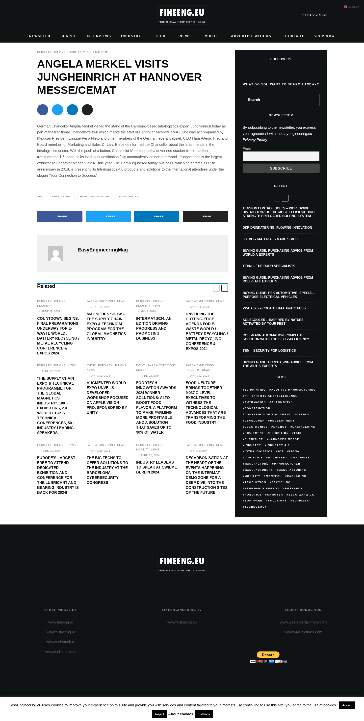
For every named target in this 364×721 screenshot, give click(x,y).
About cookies (180, 714)
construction (257, 408)
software (253, 500)
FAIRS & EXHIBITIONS (51, 52)
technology (256, 506)
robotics (253, 494)
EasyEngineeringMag (103, 249)
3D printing (255, 389)
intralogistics (129, 197)
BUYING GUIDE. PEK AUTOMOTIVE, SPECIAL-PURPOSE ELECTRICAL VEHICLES (278, 295)
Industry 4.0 (278, 445)
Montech (274, 476)
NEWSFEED (40, 36)
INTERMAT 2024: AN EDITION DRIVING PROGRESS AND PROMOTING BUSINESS (154, 328)
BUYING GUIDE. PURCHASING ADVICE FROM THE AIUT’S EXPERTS (278, 364)
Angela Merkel (62, 197)
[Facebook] (11, 15)
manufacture (257, 463)
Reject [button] (159, 714)
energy (280, 426)
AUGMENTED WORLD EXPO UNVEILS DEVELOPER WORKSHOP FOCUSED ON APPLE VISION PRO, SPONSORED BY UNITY (108, 398)
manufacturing (292, 470)
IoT (281, 451)
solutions (277, 500)
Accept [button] (347, 705)
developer (255, 420)
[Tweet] (57, 109)
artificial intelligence (276, 396)
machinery (277, 457)
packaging (297, 476)
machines (301, 457)
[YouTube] (35, 15)
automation (255, 402)
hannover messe (284, 439)
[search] (314, 100)
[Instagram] (27, 15)
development (282, 420)
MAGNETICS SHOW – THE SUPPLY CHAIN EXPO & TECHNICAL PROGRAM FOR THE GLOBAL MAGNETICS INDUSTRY (106, 326)
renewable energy (262, 488)
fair (298, 433)
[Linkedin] (43, 15)
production (255, 482)
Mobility (142, 449)
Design (302, 414)
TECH (160, 36)
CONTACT (294, 36)
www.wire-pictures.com (303, 632)
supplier (300, 500)
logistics (254, 457)
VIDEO (211, 36)
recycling (281, 482)
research (294, 488)
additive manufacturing (293, 389)
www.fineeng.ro (60, 622)
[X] (19, 15)
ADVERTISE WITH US (251, 36)
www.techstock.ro (60, 642)
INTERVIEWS (99, 36)
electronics (256, 426)
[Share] (42, 109)
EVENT (91, 365)
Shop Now (324, 36)
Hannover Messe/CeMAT (96, 197)
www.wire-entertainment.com (303, 622)
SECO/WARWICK (301, 494)
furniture (254, 439)
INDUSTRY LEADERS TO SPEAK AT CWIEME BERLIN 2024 (156, 467)
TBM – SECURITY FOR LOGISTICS (269, 350)
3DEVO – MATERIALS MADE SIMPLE (271, 239)
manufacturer (287, 463)
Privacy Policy (255, 140)
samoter (275, 494)
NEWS (185, 36)
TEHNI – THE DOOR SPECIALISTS (269, 266)
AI (246, 396)
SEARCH (69, 36)
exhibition (279, 433)
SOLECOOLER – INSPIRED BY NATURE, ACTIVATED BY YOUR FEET (274, 322)
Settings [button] (204, 714)
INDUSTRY (131, 36)
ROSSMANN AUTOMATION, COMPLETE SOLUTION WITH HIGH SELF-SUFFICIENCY (276, 337)
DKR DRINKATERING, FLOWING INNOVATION (277, 227)
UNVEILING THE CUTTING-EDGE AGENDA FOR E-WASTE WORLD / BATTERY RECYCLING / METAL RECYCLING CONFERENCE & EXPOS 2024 (207, 331)
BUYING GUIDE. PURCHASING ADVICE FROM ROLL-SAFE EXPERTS (278, 279)
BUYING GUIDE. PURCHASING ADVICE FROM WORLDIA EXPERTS (278, 252)
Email (247, 149)
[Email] (87, 109)
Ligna (294, 451)
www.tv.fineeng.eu (182, 622)
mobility (252, 476)
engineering (303, 426)
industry (253, 445)
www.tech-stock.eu (60, 651)
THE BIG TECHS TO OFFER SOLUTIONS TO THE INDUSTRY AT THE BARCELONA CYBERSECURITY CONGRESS (107, 470)
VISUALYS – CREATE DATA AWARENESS (274, 308)
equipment (254, 433)
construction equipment (268, 414)
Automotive (282, 402)
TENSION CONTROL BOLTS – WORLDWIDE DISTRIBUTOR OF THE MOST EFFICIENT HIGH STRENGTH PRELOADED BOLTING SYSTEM (278, 212)
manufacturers (259, 470)
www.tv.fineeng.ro (61, 632)
